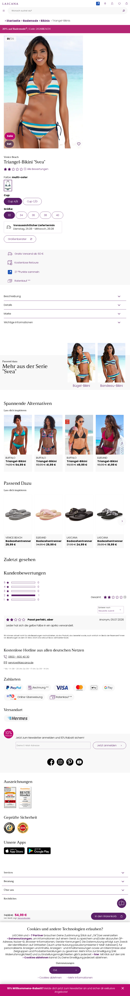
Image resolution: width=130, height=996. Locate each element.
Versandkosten (23, 918)
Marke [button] (7, 313)
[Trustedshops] (9, 827)
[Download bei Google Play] (39, 850)
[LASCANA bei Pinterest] (69, 762)
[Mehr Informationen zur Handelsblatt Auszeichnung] (25, 797)
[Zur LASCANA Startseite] (10, 3)
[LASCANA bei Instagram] (60, 762)
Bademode (30, 20)
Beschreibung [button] (12, 296)
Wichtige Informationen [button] (18, 322)
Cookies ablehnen (36, 957)
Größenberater (17, 239)
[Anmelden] (112, 3)
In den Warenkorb (106, 916)
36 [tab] (33, 215)
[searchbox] (64, 10)
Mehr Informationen (80, 977)
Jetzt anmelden (107, 745)
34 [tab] (21, 215)
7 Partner (37, 935)
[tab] (8, 185)
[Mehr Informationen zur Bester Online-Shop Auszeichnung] (10, 797)
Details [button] (8, 305)
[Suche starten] (124, 10)
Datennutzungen (20, 938)
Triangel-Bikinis (61, 20)
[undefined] (121, 443)
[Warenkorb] (126, 3)
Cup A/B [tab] (13, 201)
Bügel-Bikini (81, 386)
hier (96, 954)
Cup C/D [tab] (32, 201)
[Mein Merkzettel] (119, 3)
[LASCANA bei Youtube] (79, 762)
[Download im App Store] (14, 850)
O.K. (55, 970)
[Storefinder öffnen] (105, 3)
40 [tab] (57, 215)
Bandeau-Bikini (111, 386)
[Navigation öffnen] (3, 10)
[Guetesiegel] (22, 827)
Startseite (13, 20)
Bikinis (45, 20)
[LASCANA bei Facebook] (50, 762)
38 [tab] (45, 215)
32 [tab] (9, 215)
